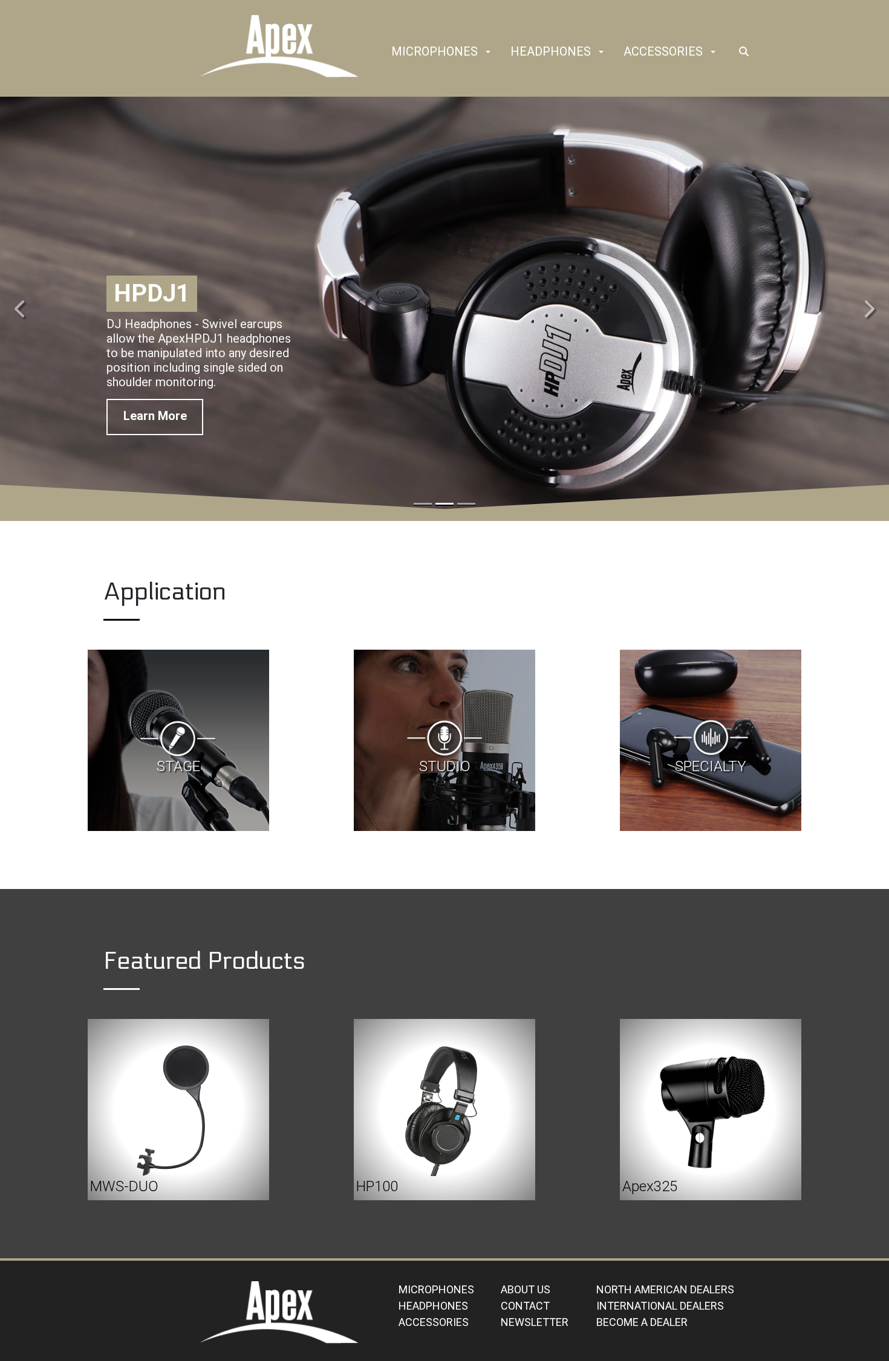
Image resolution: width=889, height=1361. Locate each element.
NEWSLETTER (534, 1322)
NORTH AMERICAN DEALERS (665, 1289)
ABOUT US (525, 1289)
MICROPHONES (436, 1289)
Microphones (434, 51)
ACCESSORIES (434, 1322)
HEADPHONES (433, 1305)
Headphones (550, 51)
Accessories (663, 51)
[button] (488, 52)
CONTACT (525, 1305)
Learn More (155, 421)
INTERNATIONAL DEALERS (660, 1305)
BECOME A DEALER (642, 1322)
